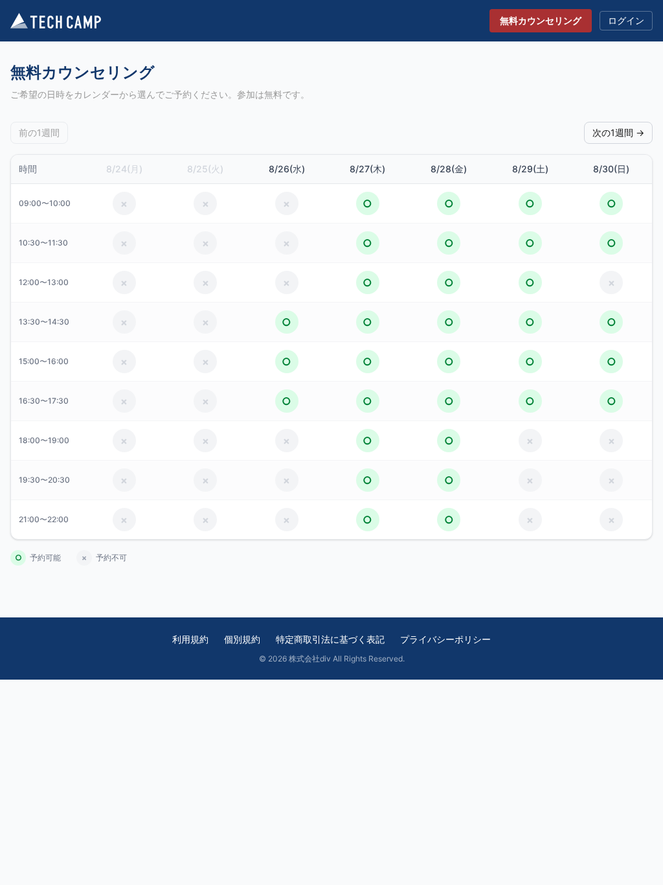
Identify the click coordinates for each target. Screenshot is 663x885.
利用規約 (190, 639)
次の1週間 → (618, 132)
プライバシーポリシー (445, 639)
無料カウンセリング (540, 20)
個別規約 (242, 639)
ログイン (626, 20)
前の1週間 (39, 132)
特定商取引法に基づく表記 (330, 639)
